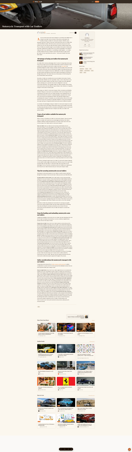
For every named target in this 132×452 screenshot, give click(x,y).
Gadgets (81, 70)
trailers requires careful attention (58, 264)
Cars (4, 4)
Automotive (82, 68)
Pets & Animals (87, 70)
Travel (85, 72)
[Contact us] (129, 449)
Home (2, 4)
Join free (97, 1)
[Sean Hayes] (38, 33)
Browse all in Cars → (92, 395)
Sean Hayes (42, 32)
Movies (87, 68)
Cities (92, 70)
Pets (90, 68)
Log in (93, 1)
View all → (93, 320)
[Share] (71, 449)
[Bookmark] (68, 449)
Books (81, 72)
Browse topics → (92, 341)
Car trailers (64, 66)
